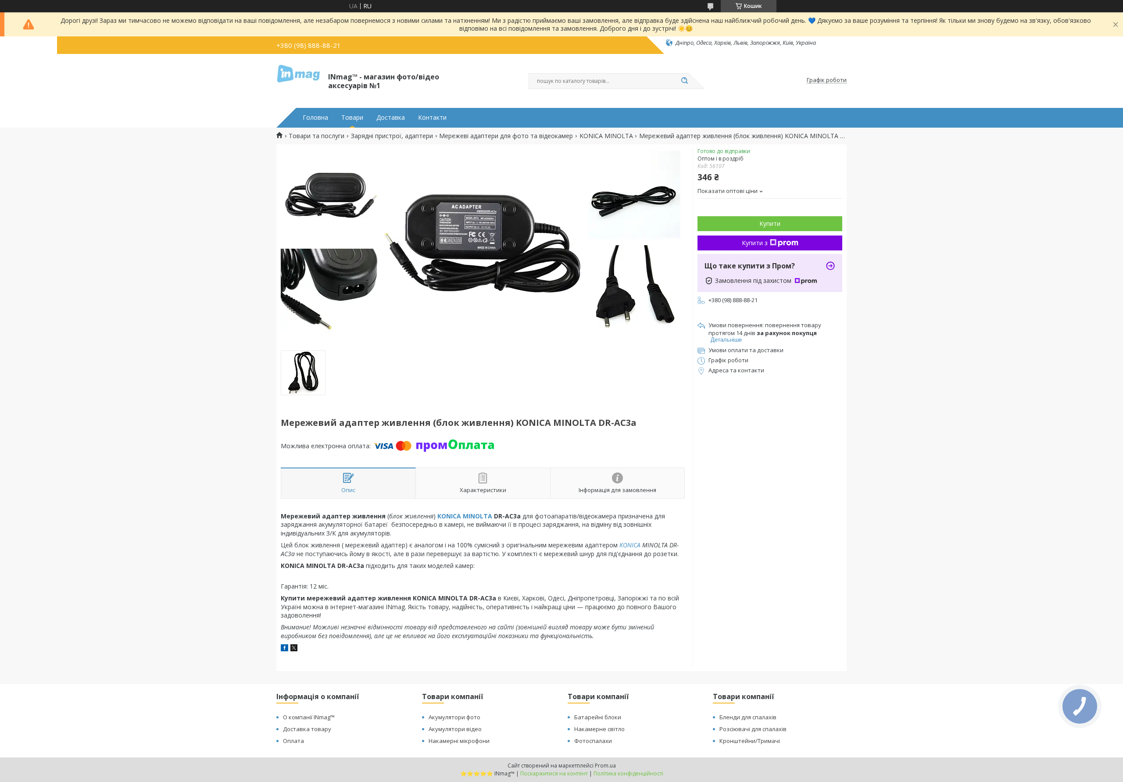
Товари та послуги (316, 136)
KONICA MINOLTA (606, 136)
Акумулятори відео (455, 729)
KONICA (629, 545)
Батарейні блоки (597, 717)
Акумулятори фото (454, 717)
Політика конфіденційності (628, 773)
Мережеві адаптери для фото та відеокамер (506, 136)
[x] (293, 649)
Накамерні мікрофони (459, 741)
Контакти (432, 117)
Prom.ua (605, 765)
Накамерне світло (599, 729)
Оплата (293, 741)
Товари (352, 117)
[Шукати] (684, 81)
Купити (769, 223)
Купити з (755, 243)
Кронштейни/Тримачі (749, 741)
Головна (315, 117)
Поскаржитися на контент (554, 773)
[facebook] (284, 649)
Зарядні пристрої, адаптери (392, 136)
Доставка (390, 117)
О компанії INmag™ (309, 717)
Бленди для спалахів (747, 717)
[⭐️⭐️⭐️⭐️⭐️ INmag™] (298, 80)
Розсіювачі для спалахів (753, 729)
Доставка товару (307, 729)
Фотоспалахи (593, 741)
